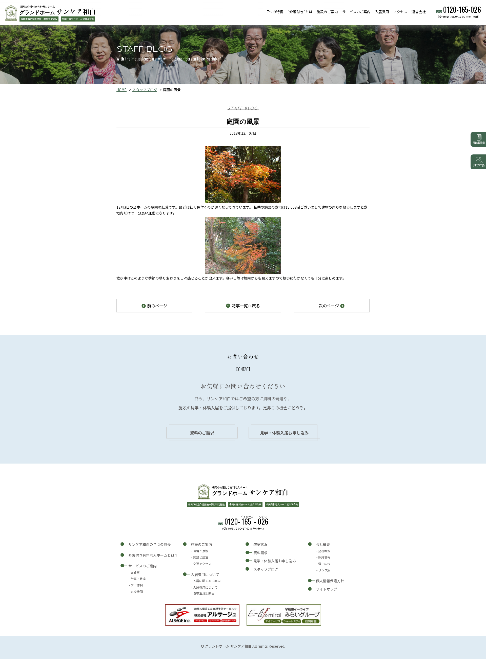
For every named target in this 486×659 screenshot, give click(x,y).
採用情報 (324, 557)
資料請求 (260, 552)
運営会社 (419, 11)
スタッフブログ (144, 89)
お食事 (135, 572)
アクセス (400, 11)
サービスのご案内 (356, 11)
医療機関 (137, 591)
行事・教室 (138, 578)
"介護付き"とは (300, 11)
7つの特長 (275, 11)
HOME (121, 89)
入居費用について (205, 574)
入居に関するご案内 (206, 580)
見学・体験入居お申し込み (284, 433)
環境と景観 (200, 551)
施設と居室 (200, 557)
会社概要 (323, 544)
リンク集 (324, 570)
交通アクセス (202, 564)
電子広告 (324, 564)
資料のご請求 (202, 433)
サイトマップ (326, 589)
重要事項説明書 (203, 593)
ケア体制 (137, 585)
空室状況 (260, 544)
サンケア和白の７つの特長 (149, 544)
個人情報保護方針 (330, 580)
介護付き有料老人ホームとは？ (153, 555)
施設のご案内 (327, 11)
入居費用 (382, 11)
